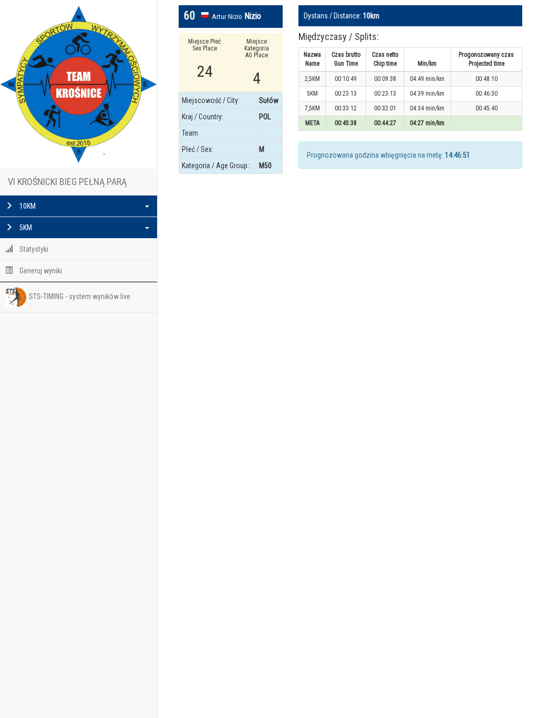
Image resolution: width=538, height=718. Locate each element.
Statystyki (33, 249)
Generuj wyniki (40, 270)
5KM (25, 227)
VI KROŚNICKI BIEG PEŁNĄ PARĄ (67, 181)
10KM (27, 206)
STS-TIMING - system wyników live (79, 296)
